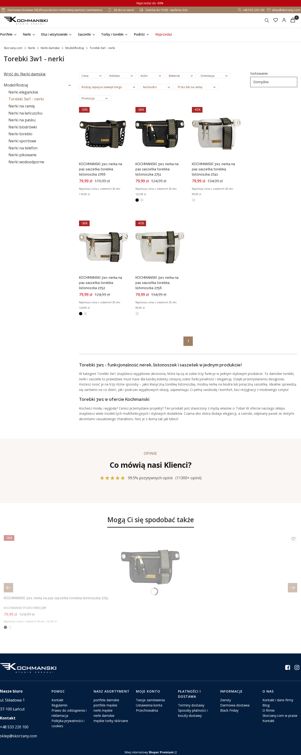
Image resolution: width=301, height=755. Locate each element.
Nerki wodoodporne (26, 161)
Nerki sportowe (22, 141)
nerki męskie (103, 710)
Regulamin (59, 705)
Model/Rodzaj (74, 48)
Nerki (31, 48)
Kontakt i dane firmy (277, 700)
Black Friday (229, 710)
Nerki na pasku (22, 120)
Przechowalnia (147, 710)
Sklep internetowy (149, 752)
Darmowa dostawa (235, 705)
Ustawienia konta (149, 705)
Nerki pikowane (22, 154)
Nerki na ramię (21, 106)
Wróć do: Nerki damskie (25, 74)
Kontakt (57, 700)
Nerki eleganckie (23, 92)
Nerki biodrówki (22, 127)
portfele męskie (105, 705)
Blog (265, 705)
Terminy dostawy (191, 705)
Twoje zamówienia (150, 700)
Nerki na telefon (22, 148)
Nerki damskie (50, 48)
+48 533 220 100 (253, 10)
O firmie (268, 710)
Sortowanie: (259, 73)
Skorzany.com (13, 48)
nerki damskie (104, 715)
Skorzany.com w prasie (279, 715)
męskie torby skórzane (111, 720)
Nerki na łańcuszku (25, 113)
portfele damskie (106, 700)
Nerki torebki (20, 133)
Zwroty (225, 700)
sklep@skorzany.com (286, 10)
